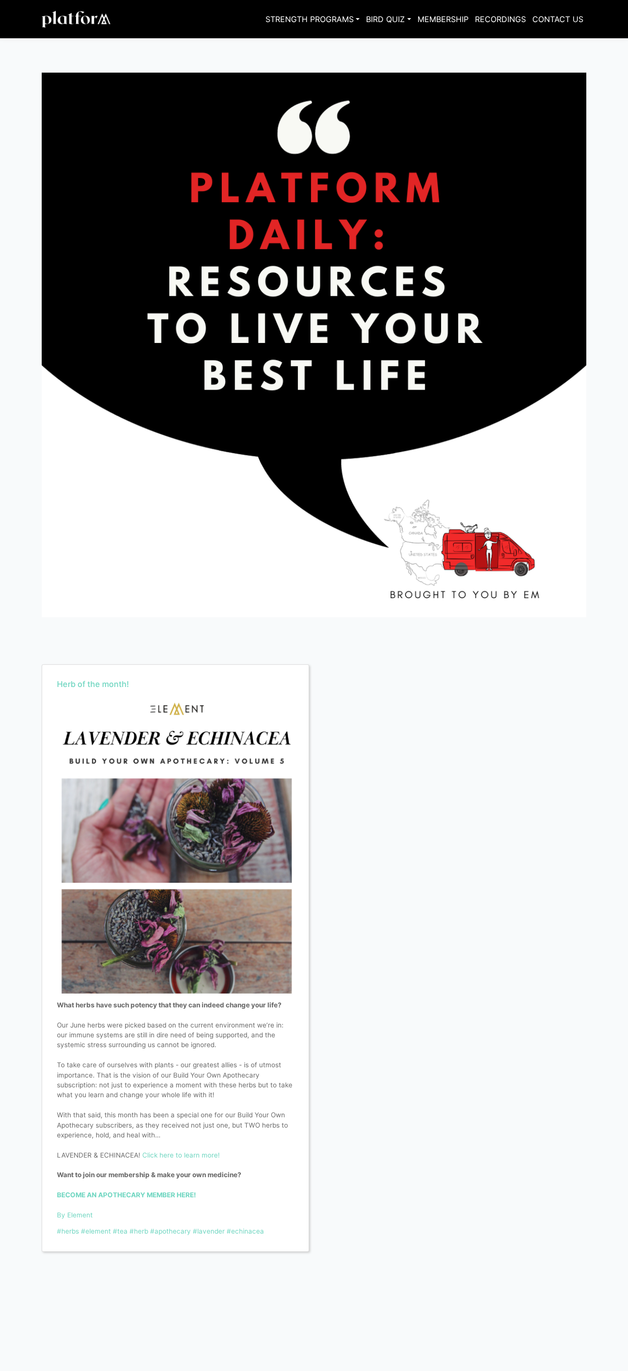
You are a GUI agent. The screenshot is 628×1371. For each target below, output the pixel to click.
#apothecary (170, 1231)
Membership (443, 19)
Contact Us (557, 19)
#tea (120, 1231)
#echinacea (245, 1231)
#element (96, 1231)
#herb (139, 1231)
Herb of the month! (93, 684)
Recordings (500, 19)
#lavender (209, 1231)
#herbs (68, 1231)
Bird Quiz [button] (385, 19)
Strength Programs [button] (309, 19)
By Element (75, 1215)
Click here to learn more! (181, 1155)
